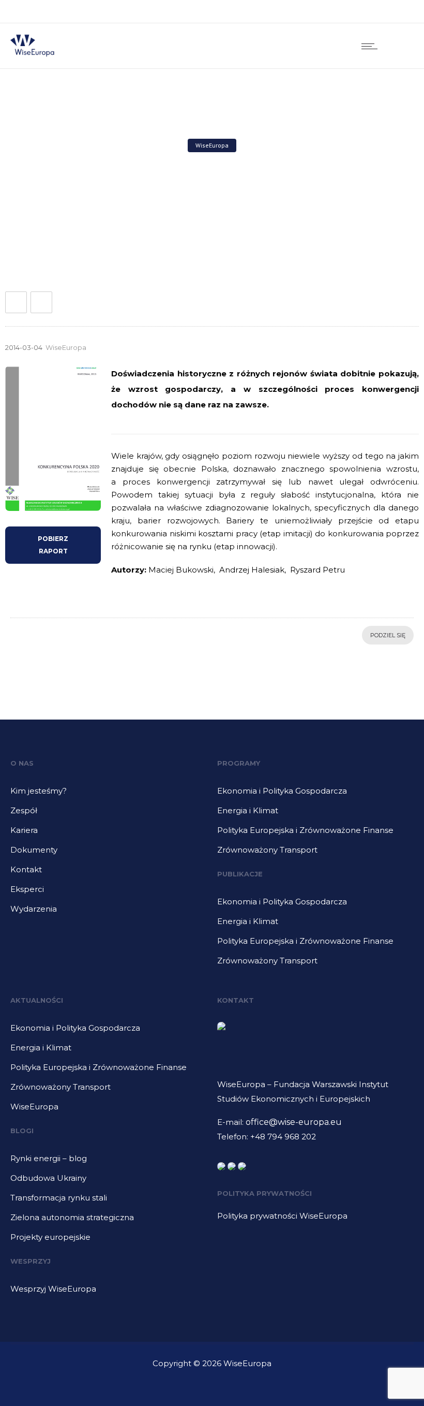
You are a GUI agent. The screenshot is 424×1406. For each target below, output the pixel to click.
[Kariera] (108, 834)
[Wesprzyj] (108, 1289)
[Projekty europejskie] (108, 1237)
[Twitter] (397, 11)
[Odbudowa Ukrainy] (108, 1182)
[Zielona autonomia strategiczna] (108, 1221)
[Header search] (400, 46)
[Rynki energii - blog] (108, 1162)
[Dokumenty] (108, 853)
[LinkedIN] (374, 11)
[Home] (32, 55)
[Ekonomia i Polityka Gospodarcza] (315, 794)
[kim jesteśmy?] (108, 794)
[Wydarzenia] (108, 909)
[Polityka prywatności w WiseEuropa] (310, 1216)
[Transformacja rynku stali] (108, 1201)
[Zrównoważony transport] (315, 850)
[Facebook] (351, 11)
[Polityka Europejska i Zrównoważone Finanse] (315, 834)
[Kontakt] (108, 873)
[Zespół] (108, 814)
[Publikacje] (315, 905)
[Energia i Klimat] (315, 814)
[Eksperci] (108, 893)
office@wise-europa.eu (294, 1122)
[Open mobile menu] (371, 46)
